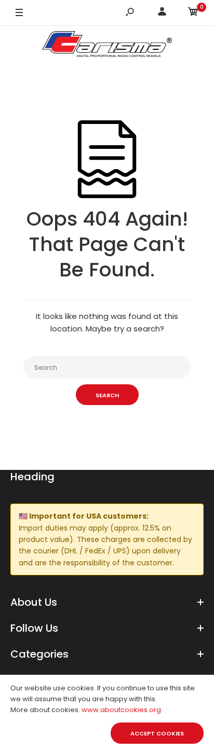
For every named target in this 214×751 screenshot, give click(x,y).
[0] (193, 13)
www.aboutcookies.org (121, 710)
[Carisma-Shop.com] (107, 46)
